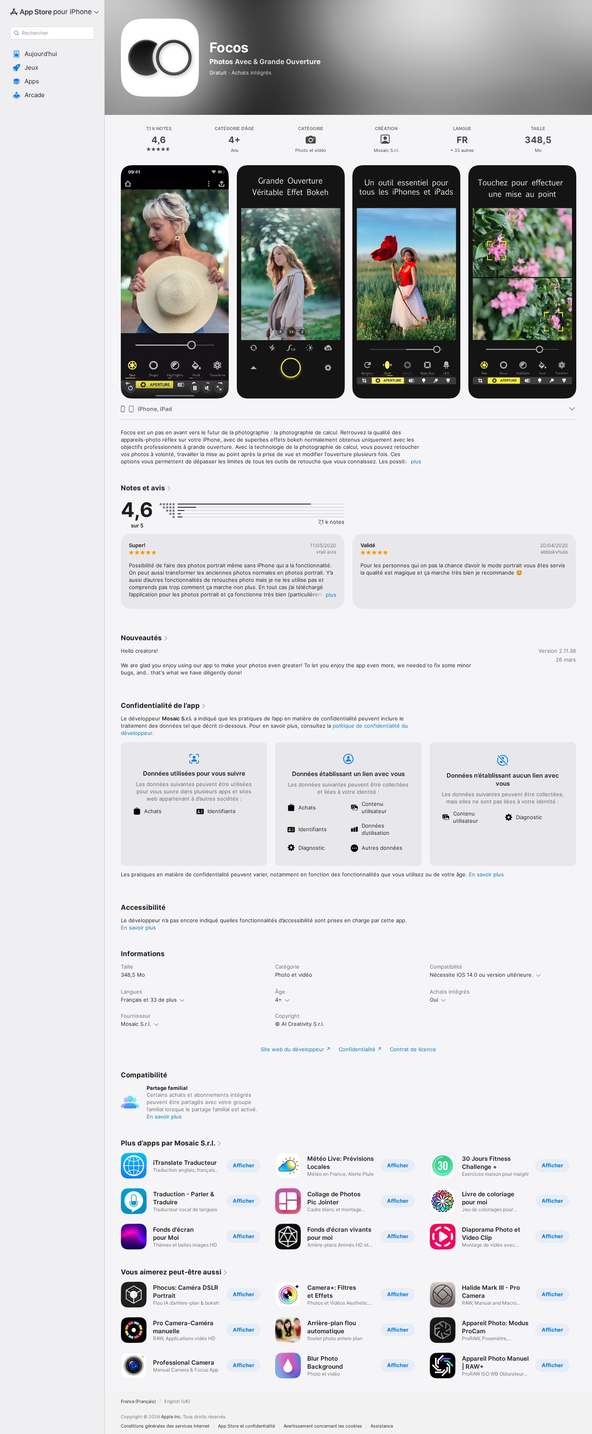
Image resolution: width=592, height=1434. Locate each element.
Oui (434, 999)
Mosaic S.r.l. (136, 1024)
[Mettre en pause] (195, 388)
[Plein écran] (219, 388)
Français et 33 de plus (149, 999)
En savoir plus (486, 874)
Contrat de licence (413, 1049)
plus (416, 461)
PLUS (331, 594)
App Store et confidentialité (246, 1426)
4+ (278, 999)
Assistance (382, 1426)
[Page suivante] (584, 282)
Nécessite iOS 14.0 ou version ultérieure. (481, 974)
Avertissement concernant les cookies (323, 1426)
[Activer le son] (207, 388)
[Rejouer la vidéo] (130, 388)
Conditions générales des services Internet (165, 1426)
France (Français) (138, 1401)
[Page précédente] (112, 282)
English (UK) (177, 1401)
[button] (52, 54)
